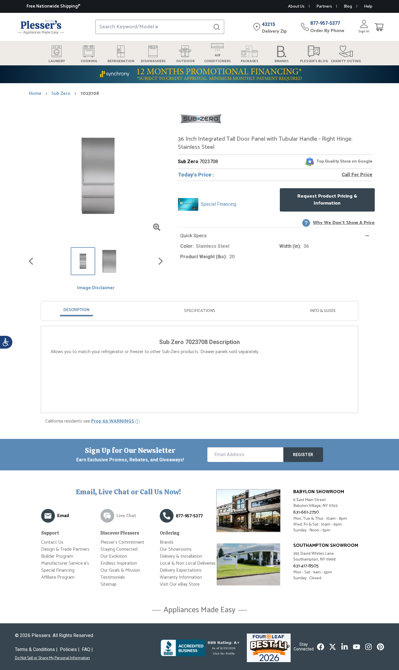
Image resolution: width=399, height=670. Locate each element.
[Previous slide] (31, 261)
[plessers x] (332, 646)
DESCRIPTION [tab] (76, 310)
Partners (324, 7)
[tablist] (199, 311)
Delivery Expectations (181, 570)
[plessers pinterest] (380, 646)
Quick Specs (193, 235)
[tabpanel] (199, 348)
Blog (348, 7)
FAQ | (87, 649)
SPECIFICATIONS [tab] (199, 311)
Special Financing (57, 570)
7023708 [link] (89, 93)
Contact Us (52, 542)
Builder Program (57, 556)
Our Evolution (113, 556)
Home (35, 93)
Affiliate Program (57, 577)
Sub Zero (60, 93)
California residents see (89, 421)
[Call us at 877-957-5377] (167, 516)
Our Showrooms (176, 549)
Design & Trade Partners (65, 549)
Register (303, 454)
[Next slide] (160, 261)
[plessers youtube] (356, 646)
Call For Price (357, 174)
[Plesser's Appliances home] (41, 27)
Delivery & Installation (181, 556)
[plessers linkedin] (344, 646)
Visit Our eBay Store (180, 584)
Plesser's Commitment (122, 542)
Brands (167, 542)
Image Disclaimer (96, 288)
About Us (296, 7)
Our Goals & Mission (120, 570)
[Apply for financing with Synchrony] (199, 74)
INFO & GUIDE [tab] (323, 311)
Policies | (69, 649)
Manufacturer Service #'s (65, 563)
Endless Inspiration (118, 563)
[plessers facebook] (320, 646)
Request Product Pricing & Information (327, 199)
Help (368, 7)
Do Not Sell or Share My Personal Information (52, 658)
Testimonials (112, 577)
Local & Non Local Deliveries (188, 563)
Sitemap (108, 584)
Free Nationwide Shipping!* (53, 6)
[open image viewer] (156, 227)
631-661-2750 (306, 512)
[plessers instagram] (368, 646)
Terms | (36, 649)
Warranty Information (181, 577)
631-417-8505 (306, 566)
